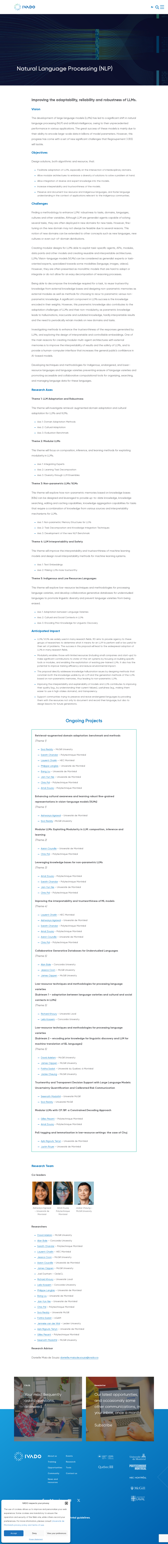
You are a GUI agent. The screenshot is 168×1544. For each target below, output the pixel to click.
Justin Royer (47, 1146)
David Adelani (48, 1057)
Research (70, 1461)
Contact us (71, 1473)
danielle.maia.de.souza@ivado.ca (79, 1357)
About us (52, 1456)
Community (53, 1473)
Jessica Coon (48, 970)
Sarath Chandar (49, 754)
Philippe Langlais (49, 765)
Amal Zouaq (47, 788)
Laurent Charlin (49, 760)
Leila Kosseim (48, 1019)
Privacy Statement (36, 1539)
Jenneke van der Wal (48, 1323)
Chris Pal (45, 782)
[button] (66, 1503)
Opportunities (55, 1467)
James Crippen (49, 975)
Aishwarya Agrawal (51, 815)
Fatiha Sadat (48, 1068)
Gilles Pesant (48, 1118)
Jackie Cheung (49, 1074)
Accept (14, 1533)
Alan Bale (46, 964)
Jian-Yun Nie (47, 776)
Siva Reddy (47, 749)
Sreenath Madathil (51, 1096)
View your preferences (56, 1533)
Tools (68, 1467)
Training (52, 1461)
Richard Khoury (49, 1013)
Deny (34, 1533)
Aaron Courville (49, 848)
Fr (152, 7)
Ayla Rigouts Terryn (51, 1141)
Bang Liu (45, 771)
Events (69, 1456)
